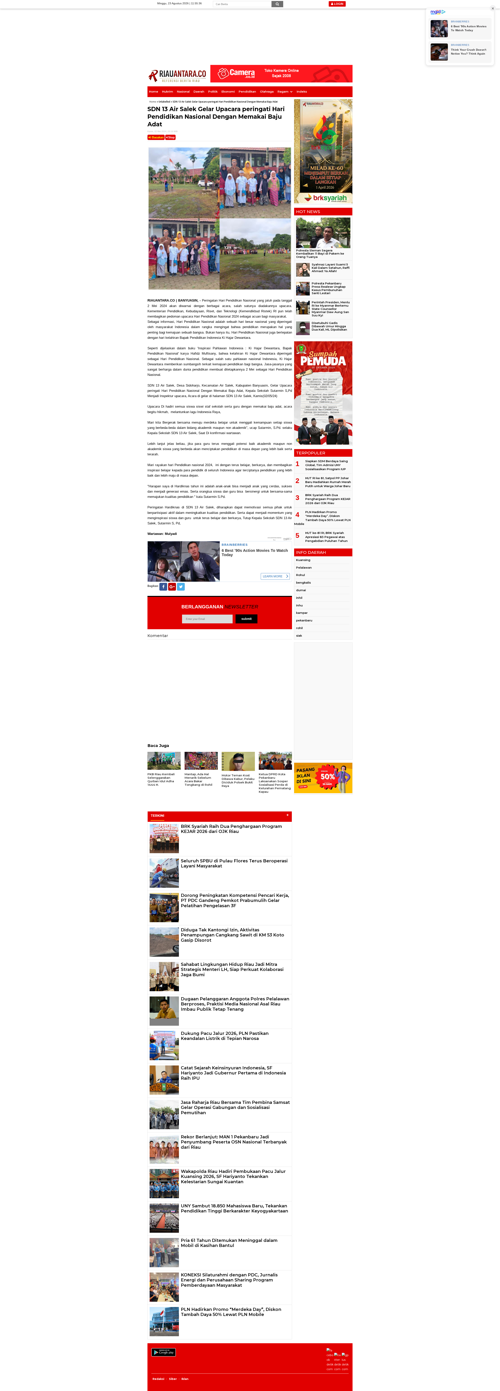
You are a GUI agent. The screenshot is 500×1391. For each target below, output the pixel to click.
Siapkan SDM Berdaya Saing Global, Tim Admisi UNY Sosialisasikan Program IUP (326, 465)
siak (299, 635)
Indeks (302, 91)
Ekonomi (228, 91)
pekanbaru (304, 620)
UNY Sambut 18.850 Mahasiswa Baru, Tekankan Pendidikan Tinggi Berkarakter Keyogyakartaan (234, 1208)
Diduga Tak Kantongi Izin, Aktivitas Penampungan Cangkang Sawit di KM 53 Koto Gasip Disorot (232, 935)
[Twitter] (181, 587)
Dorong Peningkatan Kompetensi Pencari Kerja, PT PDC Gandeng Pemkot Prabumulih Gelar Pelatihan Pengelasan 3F (235, 900)
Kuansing (303, 560)
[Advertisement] (250, 27)
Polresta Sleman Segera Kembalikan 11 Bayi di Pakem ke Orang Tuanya (320, 254)
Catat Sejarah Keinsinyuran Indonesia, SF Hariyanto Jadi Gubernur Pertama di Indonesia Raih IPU (233, 1073)
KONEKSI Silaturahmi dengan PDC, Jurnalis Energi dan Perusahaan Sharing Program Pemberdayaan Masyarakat (229, 1280)
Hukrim (167, 91)
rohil (299, 628)
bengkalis (303, 582)
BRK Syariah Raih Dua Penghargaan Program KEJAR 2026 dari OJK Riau (231, 829)
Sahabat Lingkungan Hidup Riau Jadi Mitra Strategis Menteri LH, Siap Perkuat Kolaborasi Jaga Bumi (232, 969)
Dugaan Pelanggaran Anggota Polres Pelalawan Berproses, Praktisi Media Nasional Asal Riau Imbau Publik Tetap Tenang (235, 1004)
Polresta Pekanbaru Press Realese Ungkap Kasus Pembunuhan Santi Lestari (329, 288)
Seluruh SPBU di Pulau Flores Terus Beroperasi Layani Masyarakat (234, 863)
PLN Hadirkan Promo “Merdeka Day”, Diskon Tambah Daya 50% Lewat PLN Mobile (231, 1312)
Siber (173, 1379)
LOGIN (338, 3)
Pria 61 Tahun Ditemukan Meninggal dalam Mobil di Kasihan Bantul (229, 1243)
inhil (299, 598)
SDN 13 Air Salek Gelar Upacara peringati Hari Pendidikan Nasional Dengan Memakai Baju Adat (216, 116)
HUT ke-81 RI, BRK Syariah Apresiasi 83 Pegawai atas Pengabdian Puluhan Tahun (326, 537)
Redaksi (158, 1379)
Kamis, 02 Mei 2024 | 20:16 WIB (162, 131)
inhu (299, 605)
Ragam (283, 91)
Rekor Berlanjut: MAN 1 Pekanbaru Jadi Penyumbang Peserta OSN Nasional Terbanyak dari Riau (234, 1142)
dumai (301, 590)
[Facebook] (163, 587)
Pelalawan (304, 567)
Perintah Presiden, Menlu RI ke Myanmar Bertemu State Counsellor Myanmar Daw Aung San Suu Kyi (331, 308)
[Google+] (172, 587)
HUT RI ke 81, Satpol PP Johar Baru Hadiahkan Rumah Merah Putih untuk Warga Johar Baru (328, 482)
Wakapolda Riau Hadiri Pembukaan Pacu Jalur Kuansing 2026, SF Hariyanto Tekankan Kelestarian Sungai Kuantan (233, 1176)
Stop (171, 137)
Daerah (199, 91)
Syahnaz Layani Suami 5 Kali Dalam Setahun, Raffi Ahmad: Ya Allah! (331, 268)
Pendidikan (247, 91)
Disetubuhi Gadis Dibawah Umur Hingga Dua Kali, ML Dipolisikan (329, 326)
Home (153, 91)
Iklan (184, 1379)
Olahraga (267, 91)
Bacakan (157, 137)
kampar (302, 613)
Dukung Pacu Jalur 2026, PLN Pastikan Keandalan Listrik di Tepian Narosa (225, 1036)
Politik (213, 91)
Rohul (300, 575)
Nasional (183, 91)
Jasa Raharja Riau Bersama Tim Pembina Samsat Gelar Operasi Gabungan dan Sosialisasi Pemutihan (235, 1107)
